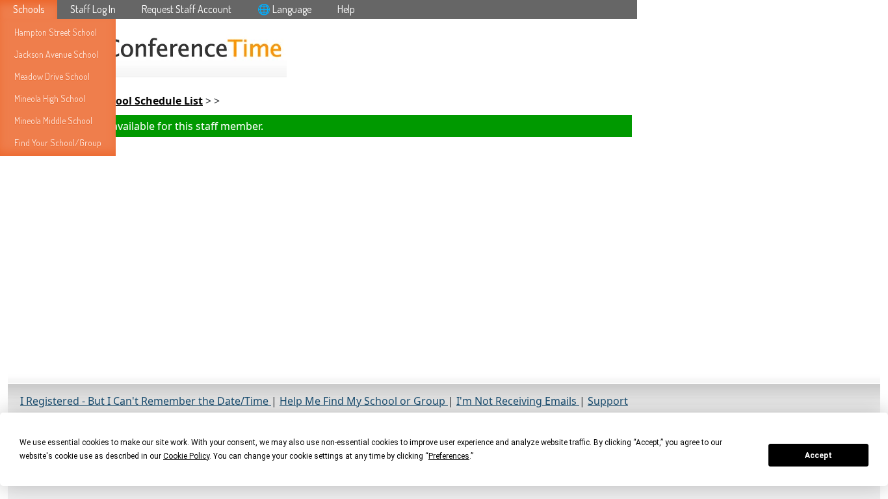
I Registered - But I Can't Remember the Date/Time (145, 401)
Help (346, 9)
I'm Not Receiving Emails (517, 401)
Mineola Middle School (53, 120)
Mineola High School (49, 98)
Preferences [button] (448, 456)
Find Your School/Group (57, 142)
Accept (818, 455)
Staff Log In (93, 9)
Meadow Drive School (52, 76)
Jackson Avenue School (56, 54)
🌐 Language (284, 9)
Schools (28, 9)
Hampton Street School (55, 32)
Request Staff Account (186, 9)
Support (608, 401)
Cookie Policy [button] (186, 456)
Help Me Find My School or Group (364, 401)
